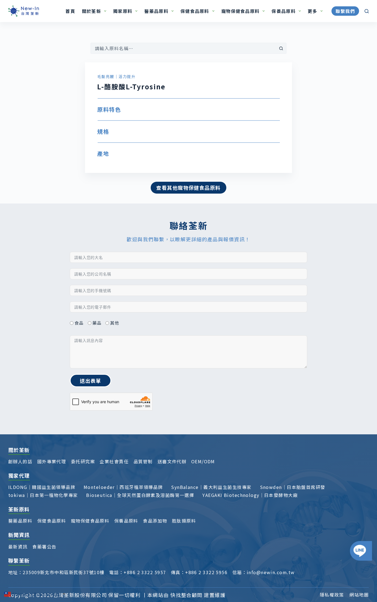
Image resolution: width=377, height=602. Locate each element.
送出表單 (90, 380)
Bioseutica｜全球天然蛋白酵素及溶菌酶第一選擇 (140, 495)
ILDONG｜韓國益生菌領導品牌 (41, 487)
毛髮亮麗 (105, 76)
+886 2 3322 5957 (145, 572)
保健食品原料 (194, 11)
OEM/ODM (203, 461)
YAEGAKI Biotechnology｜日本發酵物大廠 (250, 495)
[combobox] (183, 48)
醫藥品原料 (156, 11)
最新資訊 (18, 546)
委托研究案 (83, 461)
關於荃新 (91, 11)
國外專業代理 (51, 461)
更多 (312, 11)
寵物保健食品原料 (240, 11)
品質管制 (143, 461)
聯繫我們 (345, 11)
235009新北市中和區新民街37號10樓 (63, 572)
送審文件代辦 (172, 461)
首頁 (70, 11)
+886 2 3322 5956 (206, 572)
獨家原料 (122, 11)
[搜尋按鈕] (281, 48)
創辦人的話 (20, 461)
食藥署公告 (44, 546)
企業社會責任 (114, 461)
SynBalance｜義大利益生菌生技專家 (211, 487)
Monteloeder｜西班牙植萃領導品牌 (123, 487)
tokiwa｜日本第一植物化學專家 (43, 495)
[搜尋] (367, 11)
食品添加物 (155, 520)
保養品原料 (283, 11)
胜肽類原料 (184, 520)
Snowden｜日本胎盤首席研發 (292, 487)
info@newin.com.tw (270, 572)
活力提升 (127, 76)
